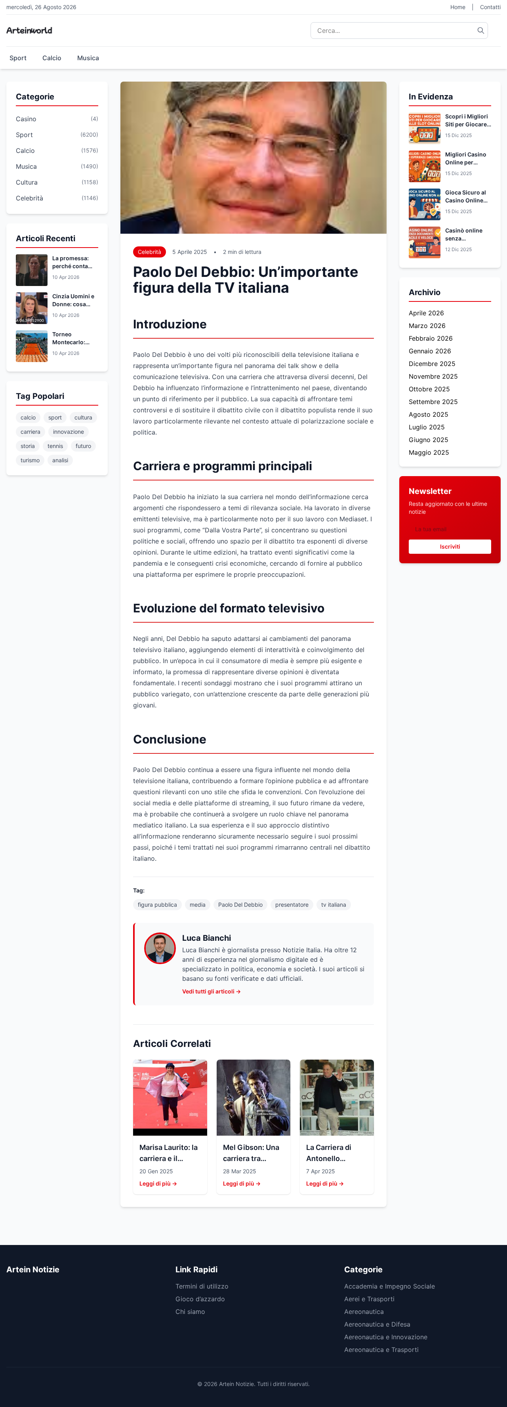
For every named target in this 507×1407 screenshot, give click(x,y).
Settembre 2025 (433, 402)
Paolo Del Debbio (240, 904)
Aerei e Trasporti (369, 1299)
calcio (28, 417)
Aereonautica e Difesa (377, 1324)
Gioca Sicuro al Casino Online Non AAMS (465, 200)
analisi (60, 460)
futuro (83, 445)
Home (457, 7)
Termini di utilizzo (202, 1286)
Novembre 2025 (433, 376)
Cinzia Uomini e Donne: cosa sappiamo (73, 304)
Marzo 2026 (427, 326)
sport (55, 417)
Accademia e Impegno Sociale (389, 1286)
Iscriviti (450, 546)
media (198, 904)
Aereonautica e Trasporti (381, 1350)
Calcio (51, 58)
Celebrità (149, 251)
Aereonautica (364, 1311)
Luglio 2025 (427, 427)
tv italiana (333, 904)
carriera (30, 431)
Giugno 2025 (428, 440)
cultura (83, 417)
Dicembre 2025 (432, 364)
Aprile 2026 (426, 313)
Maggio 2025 (429, 452)
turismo (30, 460)
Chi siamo (190, 1311)
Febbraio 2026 (431, 338)
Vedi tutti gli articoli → (211, 991)
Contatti (490, 7)
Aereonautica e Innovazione (385, 1337)
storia (28, 445)
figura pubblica (157, 904)
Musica (88, 58)
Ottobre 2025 (429, 389)
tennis (55, 445)
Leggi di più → (158, 1183)
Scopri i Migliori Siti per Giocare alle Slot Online (466, 124)
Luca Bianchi (206, 938)
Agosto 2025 (428, 414)
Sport (18, 58)
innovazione (68, 431)
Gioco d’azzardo (200, 1299)
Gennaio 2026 (430, 351)
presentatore (292, 904)
